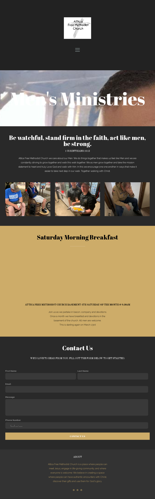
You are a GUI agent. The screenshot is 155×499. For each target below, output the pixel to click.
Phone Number (13, 420)
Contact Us (77, 436)
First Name (10, 371)
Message (10, 397)
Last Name (83, 371)
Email (8, 384)
